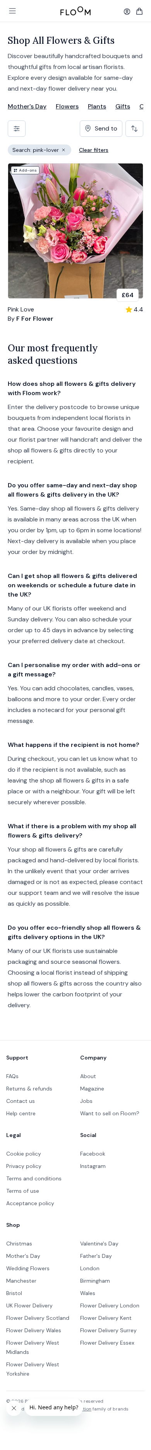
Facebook (92, 1153)
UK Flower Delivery (29, 1305)
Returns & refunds (29, 1088)
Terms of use (22, 1190)
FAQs (12, 1076)
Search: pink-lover (41, 150)
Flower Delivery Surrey (108, 1330)
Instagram (93, 1166)
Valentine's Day (99, 1243)
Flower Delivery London (109, 1305)
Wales (87, 1293)
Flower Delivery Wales (33, 1330)
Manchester (21, 1280)
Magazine (92, 1088)
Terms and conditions (34, 1178)
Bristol (14, 1293)
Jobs (86, 1100)
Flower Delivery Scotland (37, 1317)
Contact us (20, 1100)
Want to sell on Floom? (109, 1113)
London (90, 1268)
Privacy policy (23, 1166)
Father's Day (96, 1255)
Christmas (19, 1243)
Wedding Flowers (28, 1268)
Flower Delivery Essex (107, 1342)
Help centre (21, 1113)
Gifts (122, 106)
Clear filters (93, 149)
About (88, 1076)
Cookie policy (23, 1153)
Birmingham (95, 1280)
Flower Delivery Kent (106, 1317)
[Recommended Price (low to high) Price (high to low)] (134, 128)
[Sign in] (127, 11)
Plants (97, 106)
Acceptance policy (30, 1203)
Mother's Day (27, 106)
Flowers (67, 106)
